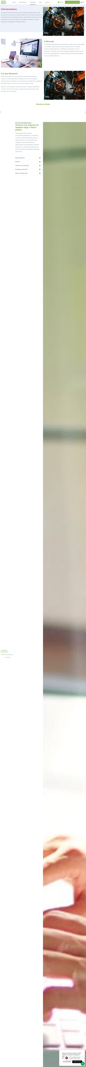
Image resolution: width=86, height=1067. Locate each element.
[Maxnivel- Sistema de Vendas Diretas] (3, 2)
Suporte (61, 2)
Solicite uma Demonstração (72, 2)
